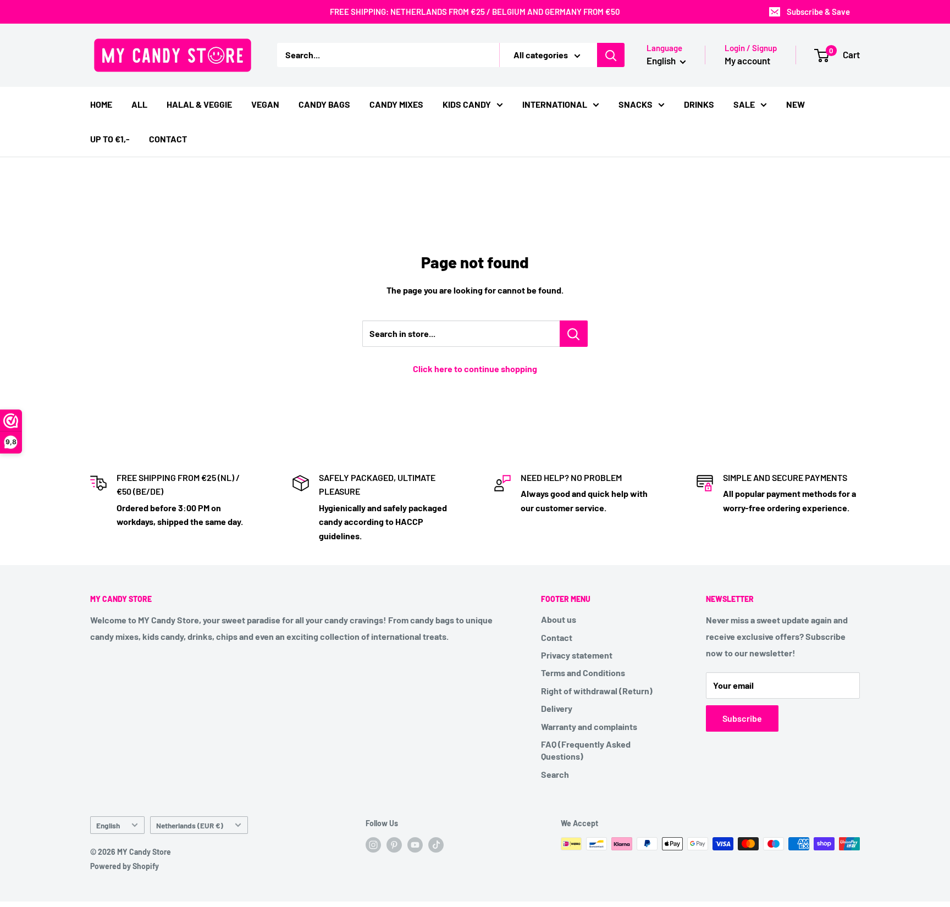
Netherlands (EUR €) (189, 825)
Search (555, 774)
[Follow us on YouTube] (415, 845)
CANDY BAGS (324, 104)
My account (747, 60)
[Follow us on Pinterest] (394, 845)
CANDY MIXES (396, 104)
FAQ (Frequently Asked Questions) (586, 750)
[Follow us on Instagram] (373, 845)
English (108, 825)
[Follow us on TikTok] (436, 845)
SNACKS (635, 104)
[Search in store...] (574, 333)
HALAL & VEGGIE (199, 104)
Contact (556, 637)
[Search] (611, 55)
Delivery (556, 708)
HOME (101, 104)
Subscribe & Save (818, 11)
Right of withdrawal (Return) (597, 690)
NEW (795, 104)
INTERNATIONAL (554, 104)
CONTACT (168, 139)
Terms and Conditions (583, 672)
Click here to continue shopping (475, 368)
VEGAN (265, 104)
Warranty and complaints (589, 726)
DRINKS (699, 104)
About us (558, 619)
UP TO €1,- (110, 139)
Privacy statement (576, 655)
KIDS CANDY (467, 104)
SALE (744, 104)
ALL (139, 104)
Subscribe (742, 718)
